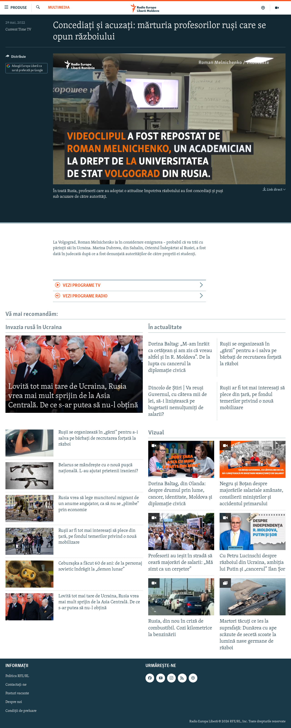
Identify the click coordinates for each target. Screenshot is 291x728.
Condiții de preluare (21, 711)
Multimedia (59, 8)
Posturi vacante (17, 693)
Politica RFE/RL (17, 676)
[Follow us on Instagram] (171, 678)
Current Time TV (18, 29)
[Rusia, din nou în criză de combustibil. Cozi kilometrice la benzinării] (181, 596)
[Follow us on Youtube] (160, 678)
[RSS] (182, 678)
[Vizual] (277, 8)
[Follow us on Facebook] (150, 678)
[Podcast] (263, 8)
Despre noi (13, 702)
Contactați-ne (16, 685)
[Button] (16, 57)
